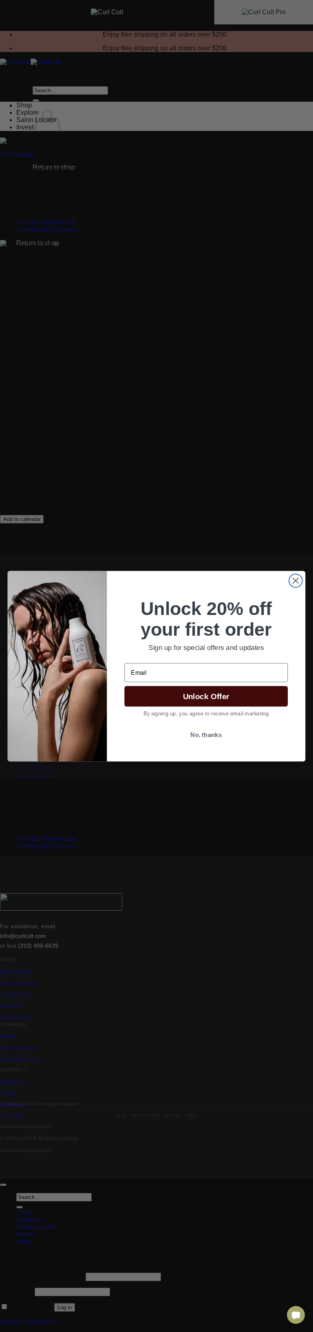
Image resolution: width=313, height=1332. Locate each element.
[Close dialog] (295, 580)
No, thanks (206, 734)
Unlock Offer (206, 696)
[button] (296, 1315)
